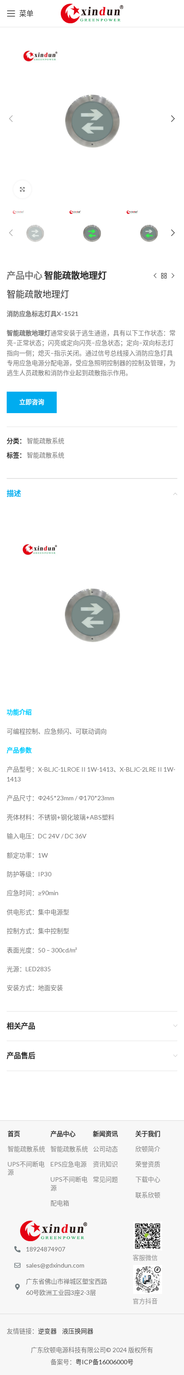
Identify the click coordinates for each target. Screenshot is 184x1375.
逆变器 (50, 1331)
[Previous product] (155, 275)
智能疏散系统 (45, 440)
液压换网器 (80, 1331)
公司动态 (105, 1149)
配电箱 (59, 1203)
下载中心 (147, 1179)
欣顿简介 (147, 1149)
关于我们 (147, 1133)
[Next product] (172, 275)
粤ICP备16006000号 (104, 1362)
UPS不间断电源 (26, 1168)
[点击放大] (22, 189)
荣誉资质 (147, 1164)
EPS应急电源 (68, 1164)
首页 (14, 1133)
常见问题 (105, 1179)
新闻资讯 (105, 1133)
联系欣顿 (147, 1195)
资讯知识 (105, 1164)
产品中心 (24, 275)
